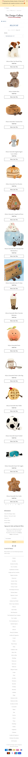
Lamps (14, 672)
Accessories (14, 598)
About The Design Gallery (9, 513)
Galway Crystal (14, 586)
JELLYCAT (14, 25)
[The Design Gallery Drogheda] (14, 16)
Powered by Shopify (14, 746)
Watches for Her (14, 698)
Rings (14, 695)
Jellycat (14, 626)
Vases (14, 675)
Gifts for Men (14, 655)
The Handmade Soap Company (14, 615)
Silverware (14, 663)
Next (19, 504)
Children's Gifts (14, 649)
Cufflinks (14, 692)
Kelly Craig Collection (14, 603)
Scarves (14, 715)
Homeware (14, 578)
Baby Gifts (14, 652)
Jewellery (14, 561)
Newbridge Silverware (14, 589)
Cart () (13, 10)
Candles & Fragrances (14, 635)
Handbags (14, 723)
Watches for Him (14, 701)
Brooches (14, 689)
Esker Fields (14, 609)
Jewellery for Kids (14, 703)
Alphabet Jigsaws (14, 623)
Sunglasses (14, 729)
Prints (14, 646)
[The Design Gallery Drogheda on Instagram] (15, 546)
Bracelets (14, 683)
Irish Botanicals (14, 612)
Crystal (14, 638)
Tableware (14, 666)
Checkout (19, 10)
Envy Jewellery (14, 566)
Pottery (14, 641)
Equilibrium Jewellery (14, 569)
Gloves (14, 718)
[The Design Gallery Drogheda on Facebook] (13, 546)
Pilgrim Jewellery (14, 575)
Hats (14, 712)
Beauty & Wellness (14, 632)
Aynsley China (14, 581)
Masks (14, 709)
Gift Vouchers (14, 740)
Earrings (14, 686)
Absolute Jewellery (14, 563)
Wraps (14, 721)
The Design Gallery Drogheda (15, 744)
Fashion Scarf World (14, 601)
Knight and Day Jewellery (14, 572)
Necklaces (14, 680)
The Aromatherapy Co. (14, 621)
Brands (14, 558)
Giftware (14, 606)
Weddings (14, 658)
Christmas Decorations (14, 738)
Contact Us (6, 518)
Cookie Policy (7, 522)
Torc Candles (14, 618)
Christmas (14, 732)
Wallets (14, 726)
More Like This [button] (14, 66)
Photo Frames (14, 643)
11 (15, 504)
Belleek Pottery (14, 583)
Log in (8, 10)
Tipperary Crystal (14, 595)
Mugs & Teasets (14, 669)
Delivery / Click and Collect (10, 516)
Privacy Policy (7, 520)
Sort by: (5, 32)
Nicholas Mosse (14, 592)
